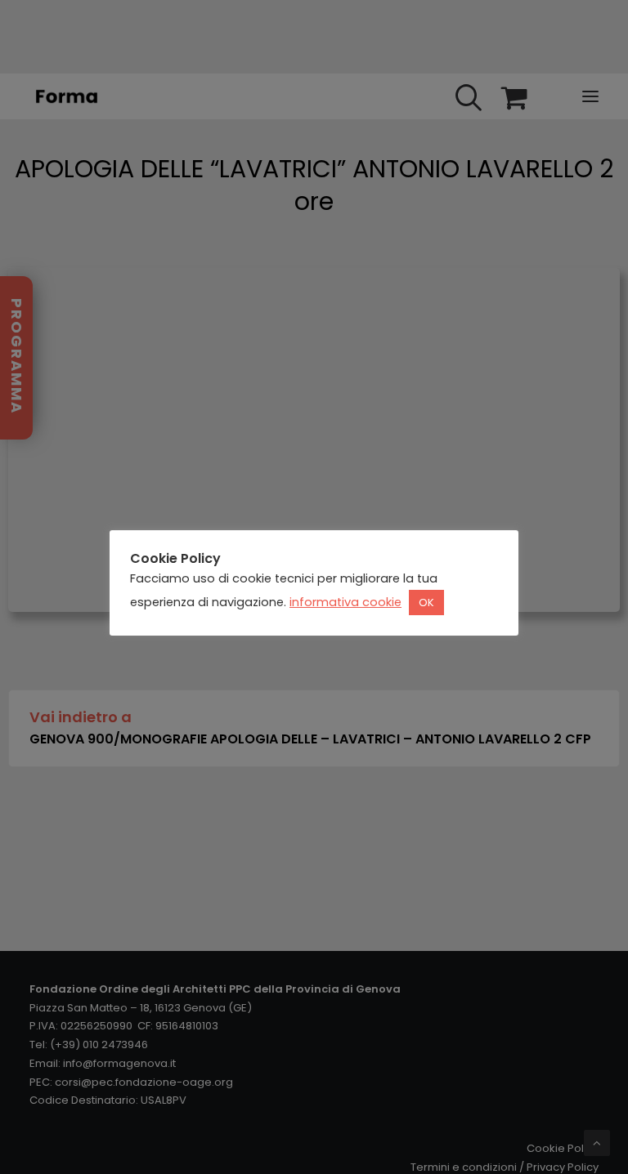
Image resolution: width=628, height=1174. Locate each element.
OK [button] (426, 602)
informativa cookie (345, 602)
